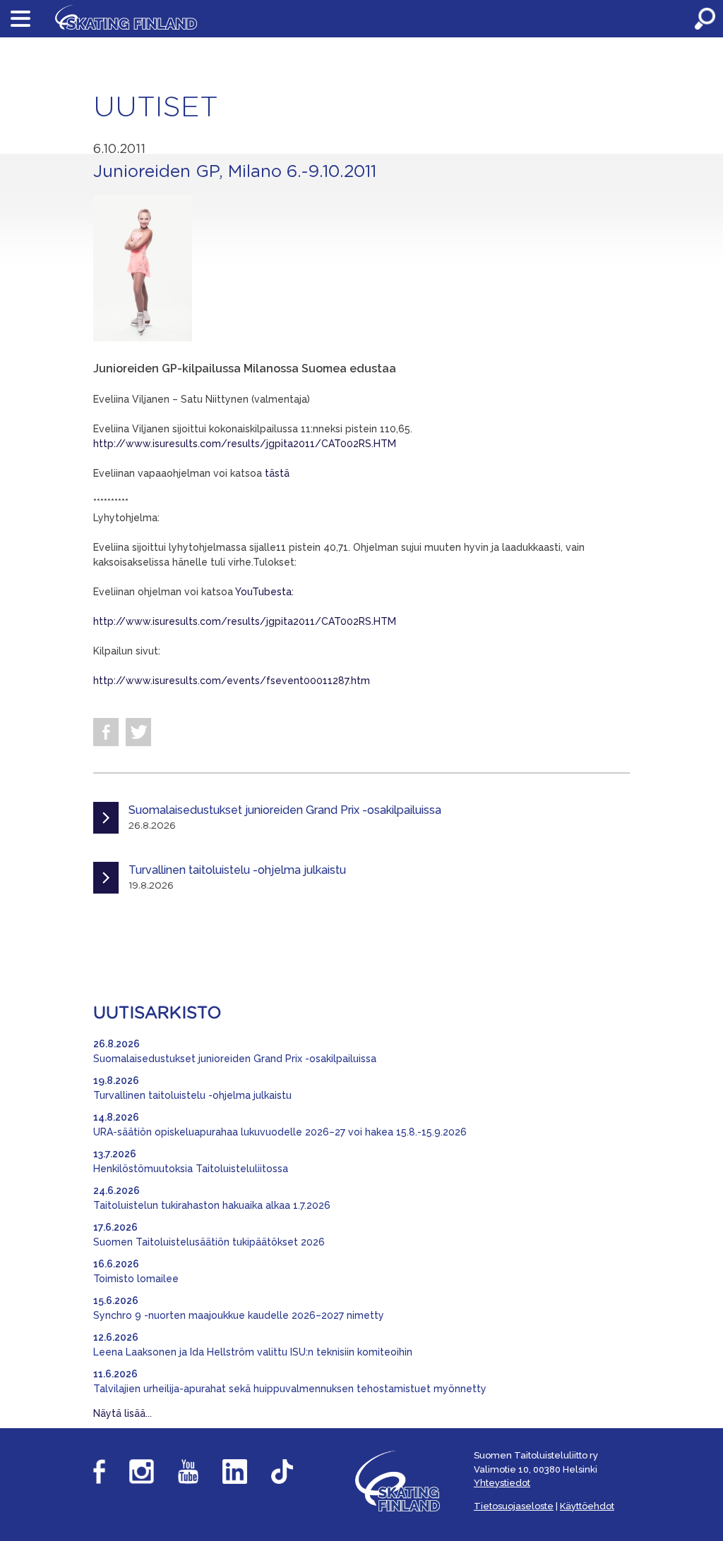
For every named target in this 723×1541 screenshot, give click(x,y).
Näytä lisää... (122, 1413)
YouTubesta (263, 591)
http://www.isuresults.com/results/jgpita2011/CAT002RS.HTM (244, 443)
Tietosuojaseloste (514, 1506)
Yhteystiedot (502, 1483)
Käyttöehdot (587, 1506)
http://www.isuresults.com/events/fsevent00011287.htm (231, 680)
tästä (277, 473)
